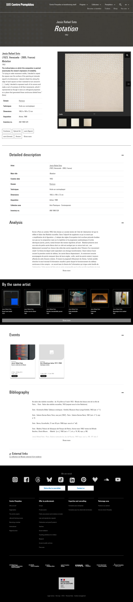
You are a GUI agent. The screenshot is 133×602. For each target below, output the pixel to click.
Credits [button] (61, 114)
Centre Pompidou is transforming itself (63, 4)
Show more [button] (66, 270)
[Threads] (38, 480)
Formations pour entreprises (76, 505)
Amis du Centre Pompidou (105, 510)
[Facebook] (26, 480)
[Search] (120, 5)
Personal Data (69, 596)
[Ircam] (35, 567)
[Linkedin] (72, 480)
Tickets (107, 8)
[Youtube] (118, 480)
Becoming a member (14, 522)
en (126, 4)
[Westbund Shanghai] (103, 567)
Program (83, 4)
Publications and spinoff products (48, 522)
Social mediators (43, 530)
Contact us (81, 488)
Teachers (41, 526)
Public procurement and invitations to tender (51, 514)
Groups (41, 505)
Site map (58, 596)
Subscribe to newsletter (52, 488)
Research (41, 539)
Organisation (12, 510)
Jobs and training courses (16, 518)
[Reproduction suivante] (128, 84)
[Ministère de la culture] (66, 583)
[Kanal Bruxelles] (84, 567)
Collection (95, 4)
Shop (116, 8)
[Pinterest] (83, 480)
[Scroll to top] (128, 597)
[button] (66, 155)
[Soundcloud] (106, 480)
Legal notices (51, 596)
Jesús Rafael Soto (11, 53)
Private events (43, 510)
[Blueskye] (49, 480)
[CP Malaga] (66, 567)
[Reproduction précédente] (60, 84)
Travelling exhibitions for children (48, 535)
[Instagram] (15, 480)
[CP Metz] (51, 567)
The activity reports (14, 514)
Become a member (95, 8)
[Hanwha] (118, 567)
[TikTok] (60, 480)
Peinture (22, 101)
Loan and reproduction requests (47, 518)
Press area (41, 547)
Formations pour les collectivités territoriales (80, 510)
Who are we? (12, 505)
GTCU (63, 596)
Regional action (13, 530)
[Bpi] (17, 567)
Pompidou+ (109, 4)
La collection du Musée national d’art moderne (25, 457)
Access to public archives (45, 543)
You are (124, 8)
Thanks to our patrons (104, 505)
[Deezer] (95, 480)
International (12, 526)
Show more (66, 320)
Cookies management (80, 596)
